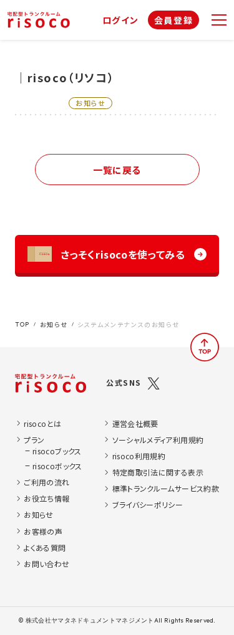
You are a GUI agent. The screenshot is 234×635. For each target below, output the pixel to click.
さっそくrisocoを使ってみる (123, 254)
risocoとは (42, 423)
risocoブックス (57, 451)
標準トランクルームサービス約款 (165, 488)
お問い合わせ (46, 563)
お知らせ (53, 324)
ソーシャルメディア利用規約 (158, 439)
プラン (34, 439)
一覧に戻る (117, 169)
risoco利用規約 (139, 456)
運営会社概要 (135, 423)
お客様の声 (43, 531)
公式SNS (124, 382)
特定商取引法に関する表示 (157, 472)
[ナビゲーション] (219, 20)
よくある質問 (45, 547)
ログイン (120, 20)
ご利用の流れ (46, 482)
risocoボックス (57, 466)
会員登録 (173, 20)
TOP (22, 324)
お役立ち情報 (46, 498)
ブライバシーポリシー (147, 504)
